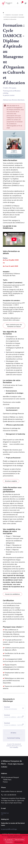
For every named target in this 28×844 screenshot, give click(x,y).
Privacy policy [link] (19, 842)
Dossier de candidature (12, 594)
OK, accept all (8, 839)
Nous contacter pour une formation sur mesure (14, 325)
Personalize (9, 842)
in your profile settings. (9, 829)
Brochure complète (11, 481)
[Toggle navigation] (25, 4)
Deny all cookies (19, 839)
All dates (13, 733)
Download (7, 707)
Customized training (13, 738)
